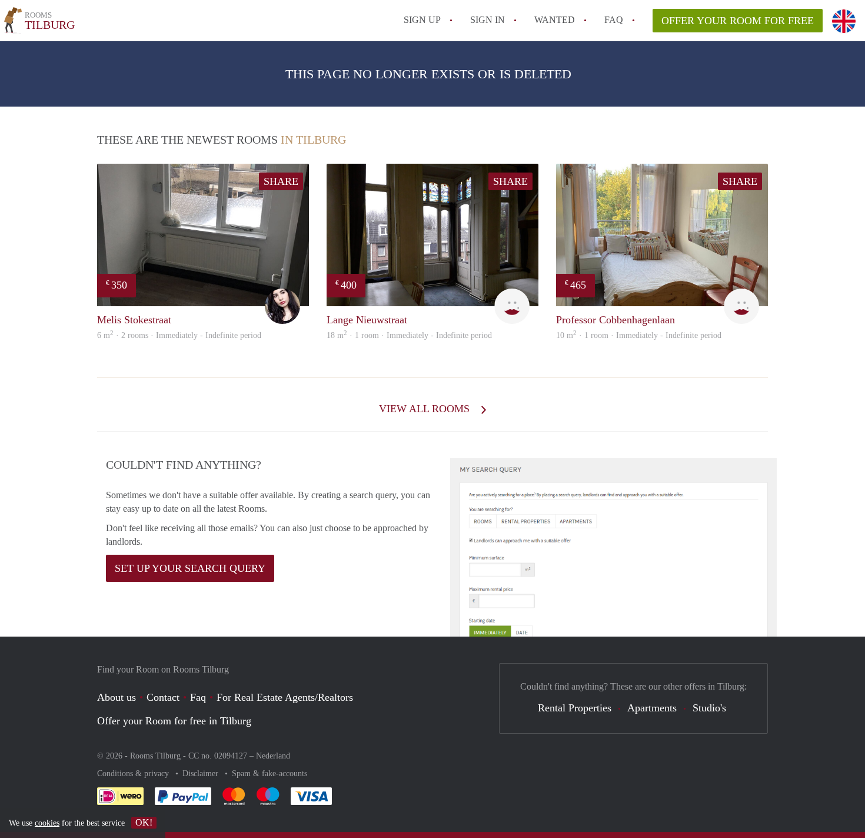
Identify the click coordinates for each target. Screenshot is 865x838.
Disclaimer (201, 773)
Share (281, 181)
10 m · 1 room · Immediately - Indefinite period (638, 335)
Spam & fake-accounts (269, 773)
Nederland (273, 755)
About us (116, 697)
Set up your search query (190, 568)
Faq (198, 697)
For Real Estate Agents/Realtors (285, 697)
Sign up (422, 20)
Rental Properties (574, 708)
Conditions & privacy (134, 773)
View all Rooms (426, 409)
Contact (163, 697)
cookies (47, 823)
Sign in (487, 20)
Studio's (709, 708)
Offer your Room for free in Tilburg (174, 721)
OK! (143, 822)
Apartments (652, 708)
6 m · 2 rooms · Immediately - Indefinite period (179, 335)
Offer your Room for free (737, 21)
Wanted (554, 20)
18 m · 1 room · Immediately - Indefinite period (409, 335)
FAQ (613, 20)
